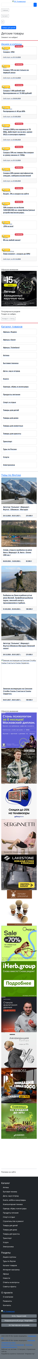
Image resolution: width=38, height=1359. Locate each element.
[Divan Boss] (19, 1085)
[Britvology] (19, 907)
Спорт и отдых (9, 1217)
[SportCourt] (19, 765)
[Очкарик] (19, 943)
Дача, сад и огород (10, 1196)
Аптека (6, 1187)
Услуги (5, 1242)
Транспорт (7, 1238)
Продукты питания (10, 1213)
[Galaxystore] (19, 801)
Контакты (7, 1305)
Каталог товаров (11, 326)
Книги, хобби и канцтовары (14, 1200)
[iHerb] (19, 979)
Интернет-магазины (11, 1269)
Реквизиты (7, 1301)
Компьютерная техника (13, 1204)
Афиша (6, 1274)
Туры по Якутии (11, 475)
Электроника (8, 1246)
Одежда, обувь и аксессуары (14, 1208)
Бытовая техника (10, 1191)
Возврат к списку (8, 319)
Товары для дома (10, 1230)
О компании (8, 1297)
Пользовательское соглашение (12, 1345)
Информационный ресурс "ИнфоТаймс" (19, 1321)
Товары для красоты (11, 1234)
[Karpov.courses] (19, 1014)
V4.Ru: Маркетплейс (19, 1316)
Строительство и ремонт (13, 1221)
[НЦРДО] (19, 730)
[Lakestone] (19, 872)
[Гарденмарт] (19, 1121)
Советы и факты (9, 1286)
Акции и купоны (11, 44)
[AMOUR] (19, 1050)
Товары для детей (10, 1225)
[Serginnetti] (19, 836)
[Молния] (19, 288)
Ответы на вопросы (11, 1282)
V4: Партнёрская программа (19, 1325)
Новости (6, 1278)
